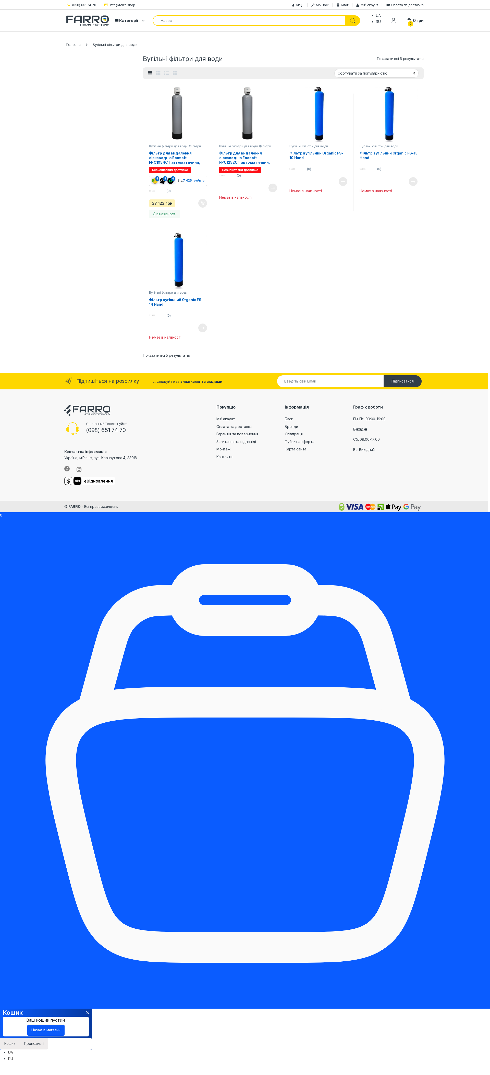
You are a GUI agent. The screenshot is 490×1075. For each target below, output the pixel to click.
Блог (344, 5)
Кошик (9, 1043)
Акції (299, 5)
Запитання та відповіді (236, 441)
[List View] (166, 73)
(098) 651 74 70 (84, 5)
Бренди (291, 426)
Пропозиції (34, 1043)
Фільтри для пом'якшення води (175, 147)
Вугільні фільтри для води (168, 146)
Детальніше (266, 188)
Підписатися (402, 381)
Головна (73, 44)
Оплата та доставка (407, 5)
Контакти (224, 457)
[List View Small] (175, 73)
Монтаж (322, 5)
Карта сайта (295, 449)
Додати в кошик (200, 203)
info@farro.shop (122, 5)
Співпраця (294, 434)
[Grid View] (158, 73)
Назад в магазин (45, 1030)
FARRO (74, 506)
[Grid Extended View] (150, 73)
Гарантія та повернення (237, 434)
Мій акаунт (369, 5)
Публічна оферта (299, 441)
